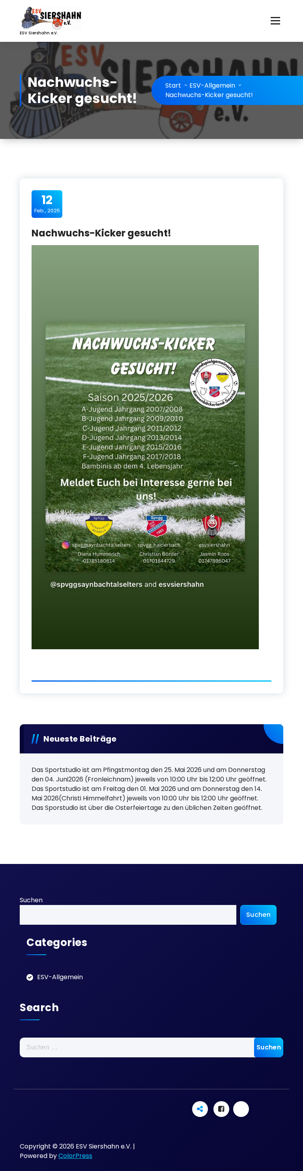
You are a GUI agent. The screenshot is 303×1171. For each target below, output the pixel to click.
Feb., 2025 (47, 203)
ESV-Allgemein (212, 85)
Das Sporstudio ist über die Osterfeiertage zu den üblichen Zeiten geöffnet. (147, 807)
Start (173, 85)
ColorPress (75, 1155)
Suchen (31, 900)
